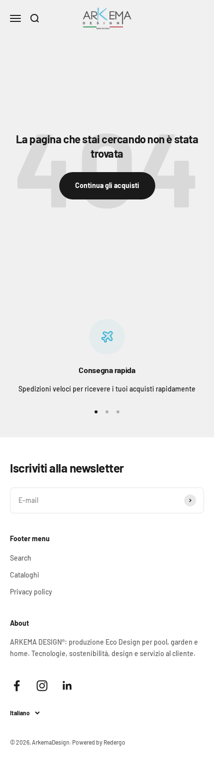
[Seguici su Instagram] (42, 685)
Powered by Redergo (98, 742)
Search (20, 558)
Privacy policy (31, 591)
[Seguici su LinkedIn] (67, 685)
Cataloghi (24, 575)
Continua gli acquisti (107, 185)
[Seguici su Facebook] (16, 685)
